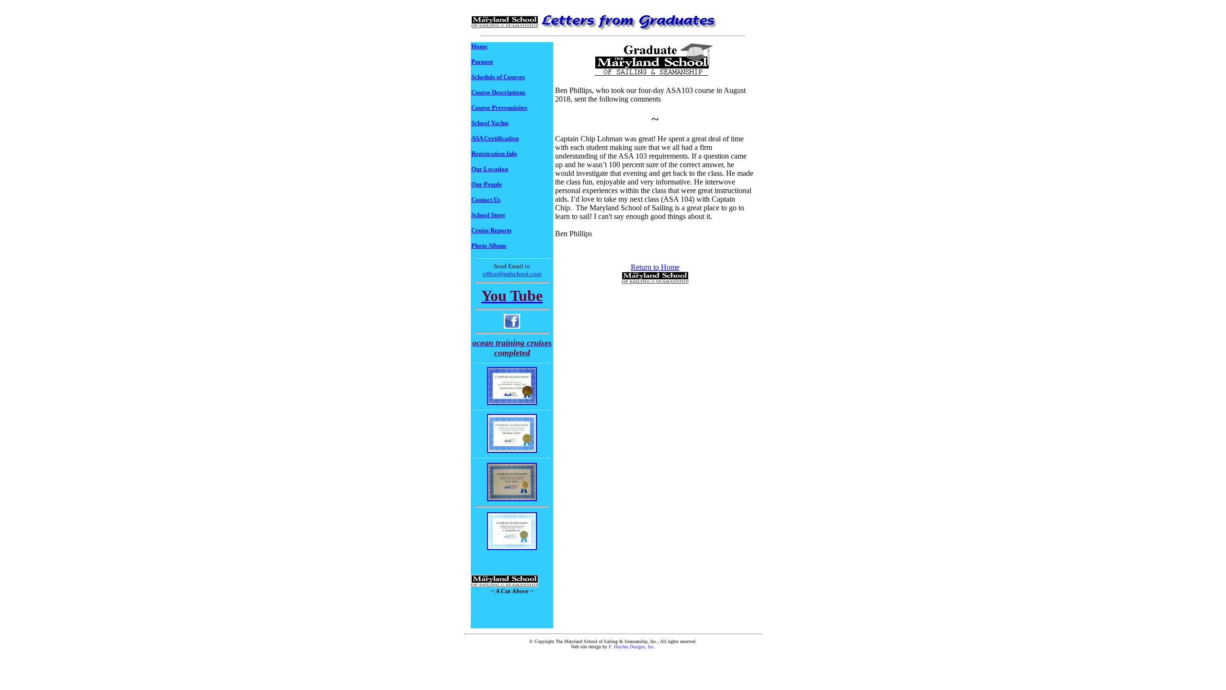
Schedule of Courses (498, 76)
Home (479, 46)
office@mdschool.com (512, 273)
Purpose (482, 61)
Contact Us (485, 199)
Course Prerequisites (499, 107)
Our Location (489, 168)
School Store (488, 214)
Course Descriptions (498, 92)
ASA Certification (495, 138)
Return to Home (655, 267)
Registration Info (494, 153)
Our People (486, 184)
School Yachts (490, 122)
